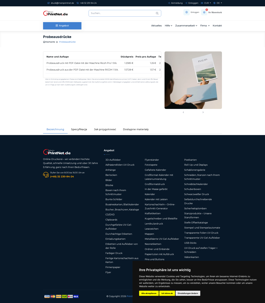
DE (218, 3)
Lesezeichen (151, 229)
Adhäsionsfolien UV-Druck (119, 165)
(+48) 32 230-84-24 (62, 176)
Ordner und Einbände (157, 249)
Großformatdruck (155, 184)
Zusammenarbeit (185, 25)
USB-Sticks (190, 243)
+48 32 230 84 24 (88, 3)
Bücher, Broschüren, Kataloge (122, 209)
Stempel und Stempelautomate (202, 227)
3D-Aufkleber (113, 160)
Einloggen (193, 3)
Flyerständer (152, 160)
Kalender (150, 194)
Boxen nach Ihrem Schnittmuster (115, 192)
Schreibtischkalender (196, 184)
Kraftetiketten (153, 213)
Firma (203, 25)
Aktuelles (156, 25)
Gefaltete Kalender (155, 170)
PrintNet (131, 296)
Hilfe (167, 25)
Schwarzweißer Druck (196, 194)
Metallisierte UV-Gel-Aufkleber (162, 239)
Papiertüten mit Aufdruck (159, 254)
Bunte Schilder (113, 199)
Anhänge (110, 170)
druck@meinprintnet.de (62, 3)
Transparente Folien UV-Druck (201, 233)
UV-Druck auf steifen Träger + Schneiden (201, 250)
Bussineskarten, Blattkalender (122, 204)
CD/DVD (110, 214)
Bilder (108, 180)
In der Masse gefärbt (156, 189)
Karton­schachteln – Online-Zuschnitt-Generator (160, 206)
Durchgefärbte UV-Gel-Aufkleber (118, 227)
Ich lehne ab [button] (167, 293)
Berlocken (111, 175)
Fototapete (151, 165)
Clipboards (111, 219)
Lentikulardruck (154, 223)
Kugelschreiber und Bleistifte (161, 218)
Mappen (149, 234)
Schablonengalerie (194, 170)
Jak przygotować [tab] (105, 129)
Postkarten (190, 160)
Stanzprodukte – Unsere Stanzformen (198, 215)
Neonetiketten (153, 244)
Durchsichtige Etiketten (118, 234)
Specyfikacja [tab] (79, 129)
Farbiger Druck (113, 253)
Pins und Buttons (155, 259)
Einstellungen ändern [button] (188, 293)
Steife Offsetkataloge (196, 222)
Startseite (50, 42)
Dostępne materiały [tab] (136, 129)
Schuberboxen (192, 189)
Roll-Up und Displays (195, 165)
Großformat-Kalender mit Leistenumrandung (159, 177)
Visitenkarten (191, 257)
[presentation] (183, 112)
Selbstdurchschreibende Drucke (198, 201)
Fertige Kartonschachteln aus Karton (121, 260)
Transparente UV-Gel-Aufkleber (202, 238)
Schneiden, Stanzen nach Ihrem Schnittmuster (202, 177)
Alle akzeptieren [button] (149, 293)
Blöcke (109, 185)
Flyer (108, 272)
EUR (206, 3)
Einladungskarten (115, 239)
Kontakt (217, 25)
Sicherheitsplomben (195, 208)
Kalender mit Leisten (156, 199)
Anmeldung (177, 3)
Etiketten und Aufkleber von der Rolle (121, 246)
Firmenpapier (112, 267)
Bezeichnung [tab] (55, 129)
